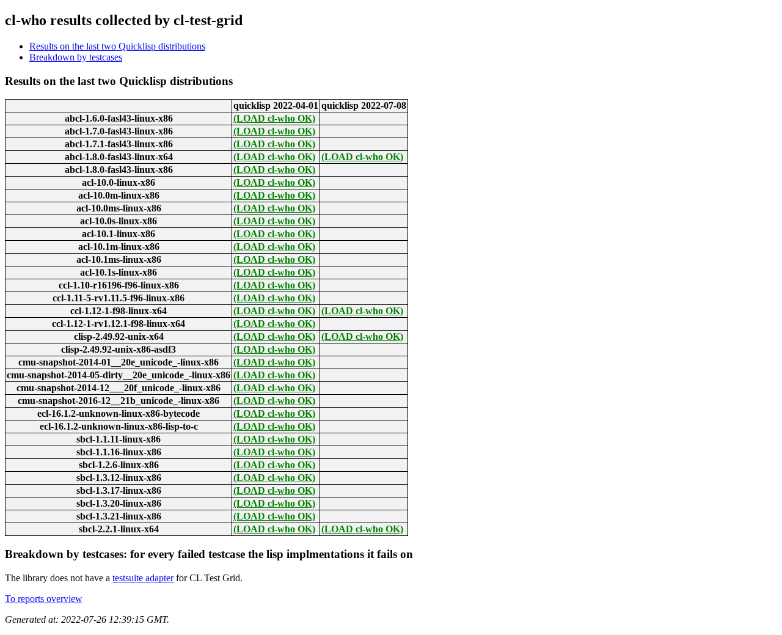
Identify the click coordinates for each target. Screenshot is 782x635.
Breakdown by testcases (75, 57)
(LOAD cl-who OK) (274, 118)
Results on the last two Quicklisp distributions (117, 46)
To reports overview (43, 598)
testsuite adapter (143, 578)
